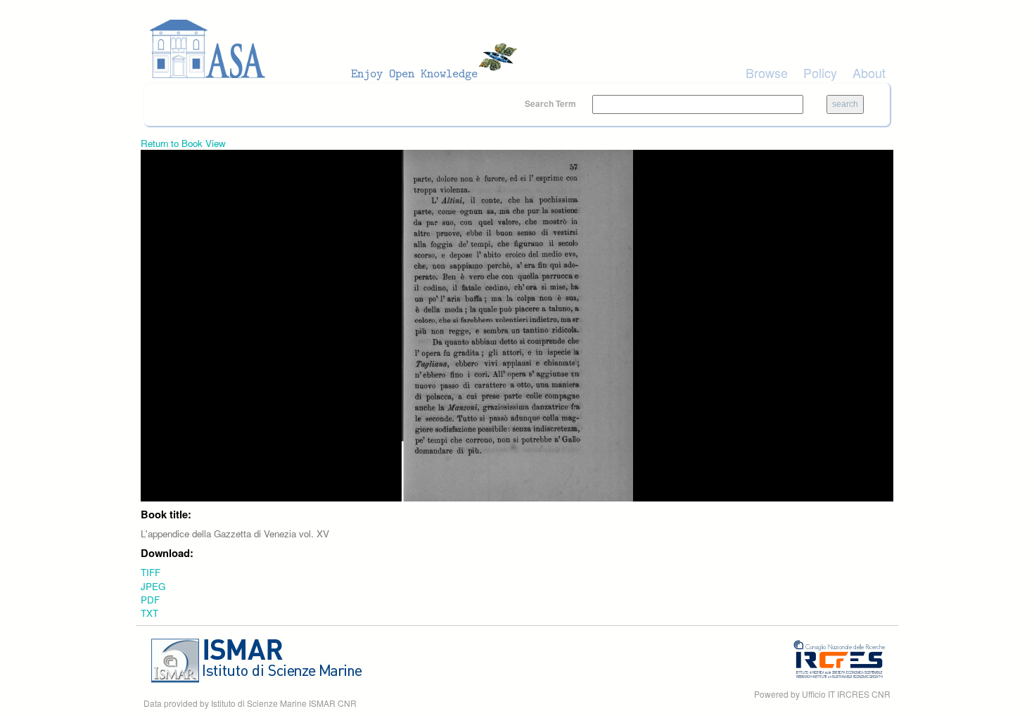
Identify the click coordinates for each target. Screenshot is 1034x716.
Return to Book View (183, 143)
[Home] (337, 49)
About (869, 72)
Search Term (551, 103)
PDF (150, 599)
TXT (149, 613)
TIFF (150, 572)
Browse (767, 72)
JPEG (153, 586)
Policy (820, 72)
